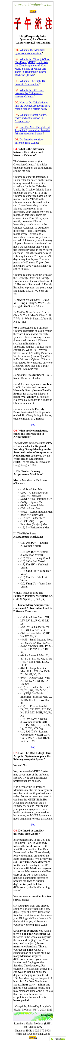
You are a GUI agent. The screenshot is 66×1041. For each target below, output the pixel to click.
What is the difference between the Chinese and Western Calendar (29, 93)
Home (33, 11)
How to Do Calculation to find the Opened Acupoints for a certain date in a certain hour (32, 105)
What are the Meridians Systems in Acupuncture (30, 51)
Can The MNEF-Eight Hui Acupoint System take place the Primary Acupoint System (32, 130)
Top (33, 424)
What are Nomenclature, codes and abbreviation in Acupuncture (31, 118)
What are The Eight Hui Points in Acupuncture (30, 82)
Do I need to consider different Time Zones (29, 141)
